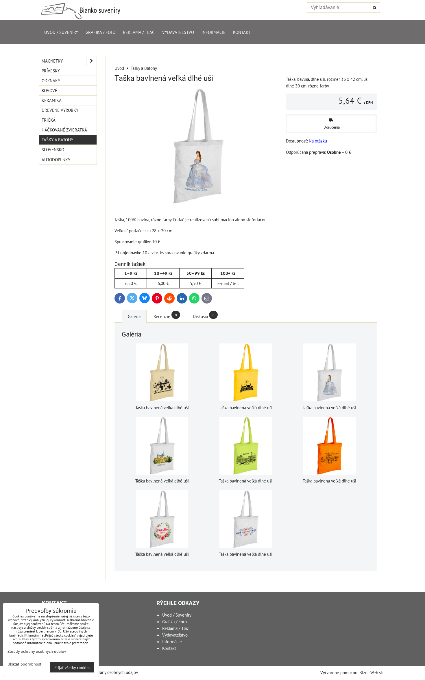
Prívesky (51, 71)
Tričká (49, 120)
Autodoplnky (56, 159)
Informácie (214, 32)
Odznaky (51, 80)
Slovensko (53, 149)
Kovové (49, 90)
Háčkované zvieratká (64, 130)
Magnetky (52, 61)
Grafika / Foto (100, 32)
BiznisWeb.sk (371, 672)
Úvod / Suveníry (61, 32)
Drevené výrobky (60, 110)
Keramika (52, 100)
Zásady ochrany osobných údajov (108, 672)
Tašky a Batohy (57, 139)
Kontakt (241, 32)
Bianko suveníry (100, 10)
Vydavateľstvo (178, 32)
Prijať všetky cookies (72, 667)
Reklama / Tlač (139, 32)
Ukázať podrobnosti (25, 664)
